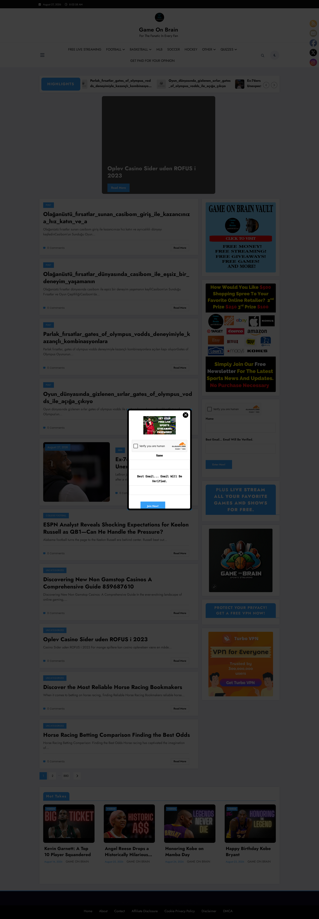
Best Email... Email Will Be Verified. (159, 479)
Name (159, 455)
